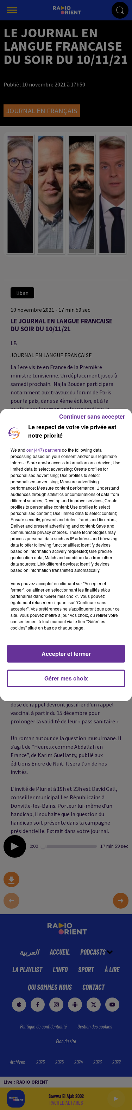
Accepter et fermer (66, 654)
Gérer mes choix (66, 678)
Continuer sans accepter (92, 416)
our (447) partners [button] (43, 450)
